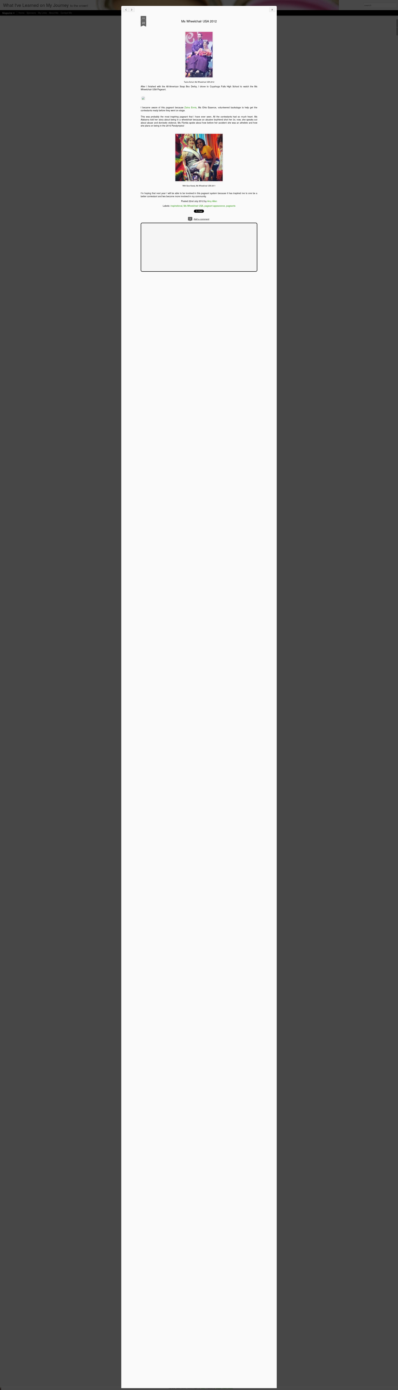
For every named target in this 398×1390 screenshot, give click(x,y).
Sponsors (31, 12)
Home (21, 12)
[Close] (272, 9)
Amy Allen (212, 201)
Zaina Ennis (190, 107)
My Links (42, 12)
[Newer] (126, 9)
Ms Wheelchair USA (193, 205)
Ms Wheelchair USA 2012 (199, 21)
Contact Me (66, 12)
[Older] (131, 9)
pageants (230, 205)
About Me (53, 12)
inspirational (176, 205)
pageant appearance (214, 205)
